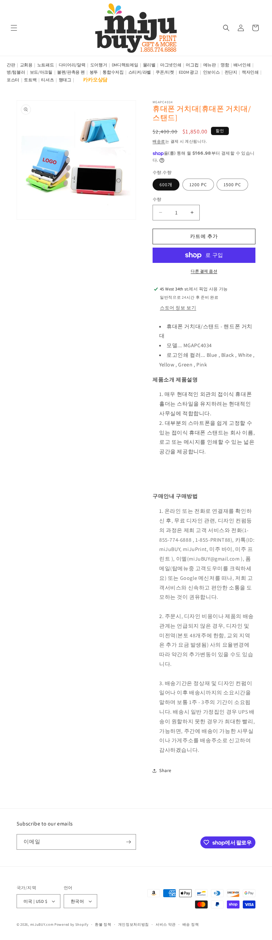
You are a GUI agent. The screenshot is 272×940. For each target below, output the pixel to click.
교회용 (26, 65)
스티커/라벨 (139, 72)
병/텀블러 (16, 72)
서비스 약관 (166, 924)
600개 (166, 185)
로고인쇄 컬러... (186, 355)
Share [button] (165, 770)
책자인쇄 (250, 72)
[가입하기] (128, 842)
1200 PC (198, 185)
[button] (14, 28)
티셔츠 (47, 80)
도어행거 (98, 65)
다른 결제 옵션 (204, 271)
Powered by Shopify (71, 924)
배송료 (159, 141)
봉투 (94, 72)
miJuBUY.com (42, 924)
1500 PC (232, 185)
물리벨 (149, 65)
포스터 (13, 80)
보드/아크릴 (41, 72)
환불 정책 (103, 924)
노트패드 (45, 65)
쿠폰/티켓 (165, 72)
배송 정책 (190, 924)
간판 (11, 65)
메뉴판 (209, 65)
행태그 (65, 80)
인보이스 (211, 72)
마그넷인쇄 (170, 65)
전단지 (231, 72)
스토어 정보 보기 (178, 308)
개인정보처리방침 (133, 924)
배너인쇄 (242, 65)
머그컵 (192, 65)
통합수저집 (113, 72)
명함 (225, 65)
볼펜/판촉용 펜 (71, 72)
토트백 (30, 80)
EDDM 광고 (188, 72)
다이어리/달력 (72, 65)
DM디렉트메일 (125, 65)
